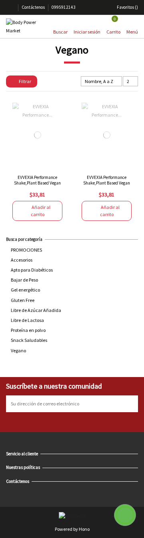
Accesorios (21, 260)
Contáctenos (34, 7)
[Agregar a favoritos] (33, 165)
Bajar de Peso (24, 280)
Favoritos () (127, 7)
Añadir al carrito (40, 210)
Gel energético (25, 290)
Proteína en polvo (28, 330)
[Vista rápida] (42, 165)
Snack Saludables (29, 340)
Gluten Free (22, 300)
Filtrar (24, 81)
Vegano (18, 350)
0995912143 (64, 7)
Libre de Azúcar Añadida (36, 310)
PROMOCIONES (26, 250)
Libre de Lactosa (27, 320)
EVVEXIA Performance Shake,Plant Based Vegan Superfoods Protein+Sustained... (37, 185)
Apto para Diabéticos (32, 270)
